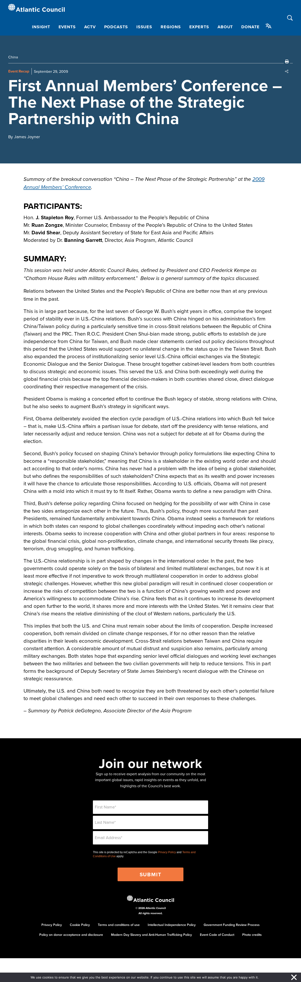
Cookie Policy (80, 924)
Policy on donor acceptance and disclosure (71, 934)
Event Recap (18, 71)
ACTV (90, 27)
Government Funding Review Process (232, 924)
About (225, 27)
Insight (41, 27)
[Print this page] (286, 61)
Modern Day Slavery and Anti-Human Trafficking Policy (151, 934)
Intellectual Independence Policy (172, 924)
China (13, 57)
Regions (171, 27)
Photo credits (252, 934)
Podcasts (116, 27)
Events (67, 27)
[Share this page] (286, 71)
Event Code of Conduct (217, 934)
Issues (144, 27)
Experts (199, 27)
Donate (250, 27)
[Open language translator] (268, 26)
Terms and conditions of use (119, 924)
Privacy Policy (167, 852)
